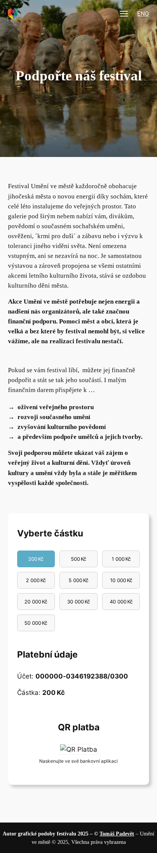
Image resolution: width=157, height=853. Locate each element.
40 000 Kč (121, 602)
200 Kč (35, 559)
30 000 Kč (78, 602)
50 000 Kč (35, 623)
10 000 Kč (121, 580)
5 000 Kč (78, 580)
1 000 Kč (121, 559)
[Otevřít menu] (124, 14)
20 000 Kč (35, 602)
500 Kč (78, 559)
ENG (143, 13)
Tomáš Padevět (116, 834)
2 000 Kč (36, 580)
